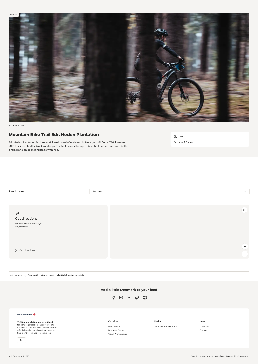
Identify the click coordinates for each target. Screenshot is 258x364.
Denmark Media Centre (165, 326)
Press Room (114, 326)
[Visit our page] (121, 297)
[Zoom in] (245, 246)
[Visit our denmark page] (113, 297)
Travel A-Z (204, 326)
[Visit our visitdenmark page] (129, 297)
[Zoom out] (245, 254)
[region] (179, 232)
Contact (203, 330)
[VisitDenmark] (26, 314)
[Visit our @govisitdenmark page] (137, 297)
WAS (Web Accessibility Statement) (232, 356)
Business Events (116, 330)
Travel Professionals (117, 334)
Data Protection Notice (202, 356)
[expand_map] (244, 210)
